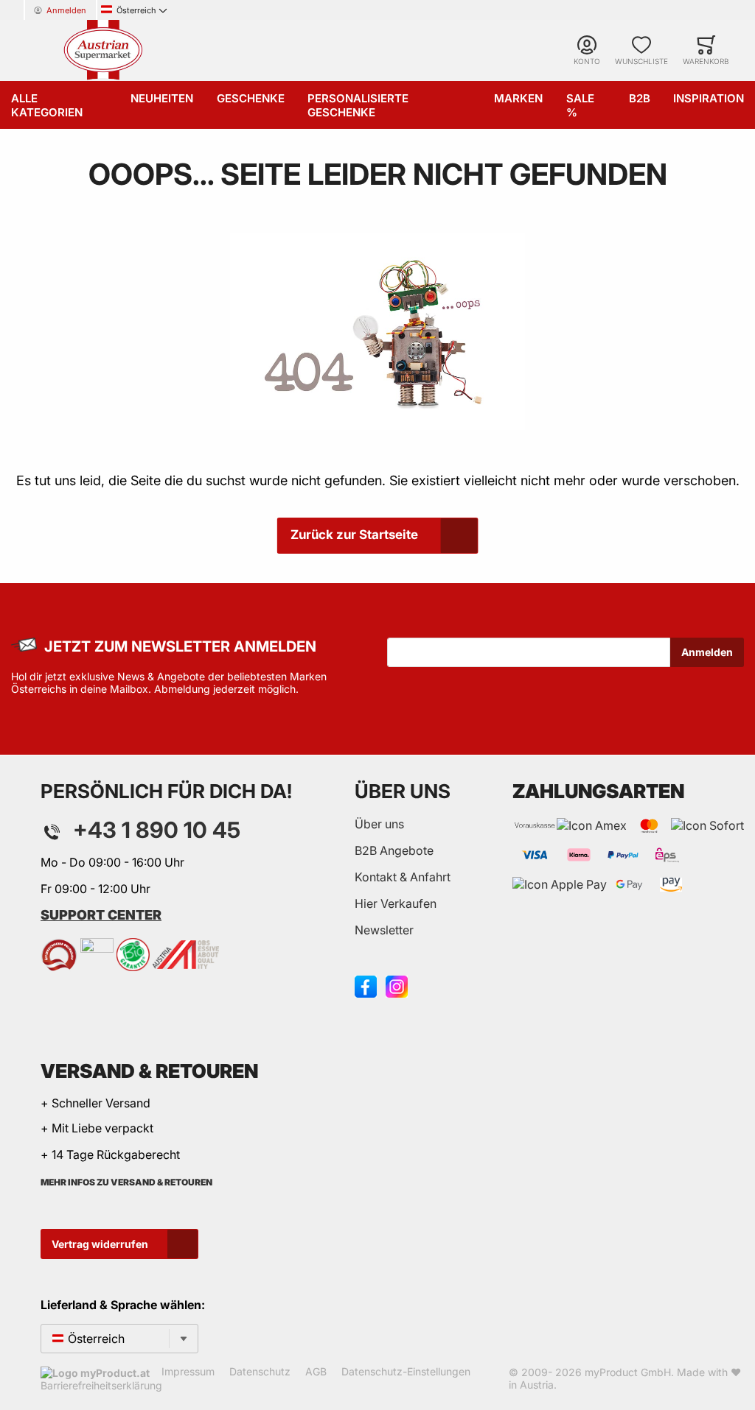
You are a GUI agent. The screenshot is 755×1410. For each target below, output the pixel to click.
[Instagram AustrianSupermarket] (397, 985)
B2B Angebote (394, 850)
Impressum (188, 1371)
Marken (518, 98)
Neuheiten (162, 98)
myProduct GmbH (628, 1372)
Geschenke (251, 98)
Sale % (580, 105)
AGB (316, 1371)
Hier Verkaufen (395, 903)
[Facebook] (366, 985)
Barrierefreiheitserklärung (101, 1385)
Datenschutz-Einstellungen (405, 1371)
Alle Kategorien (47, 105)
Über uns (379, 824)
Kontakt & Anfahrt (402, 877)
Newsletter (384, 930)
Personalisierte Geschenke (357, 105)
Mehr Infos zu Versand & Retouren (126, 1182)
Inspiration (708, 98)
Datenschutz (259, 1371)
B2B (639, 98)
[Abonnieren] (707, 652)
